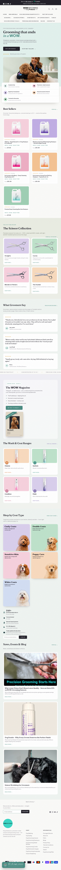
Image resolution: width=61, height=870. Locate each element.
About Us (45, 835)
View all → (55, 109)
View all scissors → (52, 236)
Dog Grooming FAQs (48, 852)
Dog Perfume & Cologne (32, 849)
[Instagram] (6, 4)
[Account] (52, 9)
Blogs (44, 840)
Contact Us (46, 847)
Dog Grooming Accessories (33, 851)
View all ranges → (52, 443)
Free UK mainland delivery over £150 (34, 3)
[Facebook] (3, 4)
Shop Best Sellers (29, 48)
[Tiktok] (10, 4)
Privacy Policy (46, 842)
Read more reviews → (51, 305)
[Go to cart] (56, 9)
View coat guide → (52, 515)
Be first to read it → (14, 407)
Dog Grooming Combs (32, 846)
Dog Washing (29, 833)
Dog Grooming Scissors (32, 838)
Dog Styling (29, 835)
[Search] (49, 9)
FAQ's (44, 838)
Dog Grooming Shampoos (32, 840)
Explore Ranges (11, 48)
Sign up (23, 637)
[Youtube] (8, 4)
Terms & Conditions (48, 845)
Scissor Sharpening (31, 853)
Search (45, 849)
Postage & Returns (48, 833)
